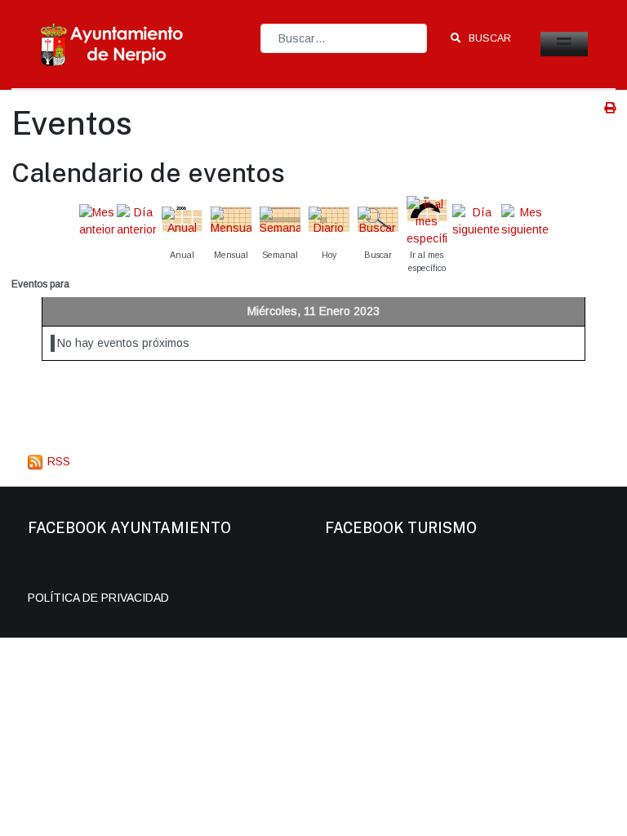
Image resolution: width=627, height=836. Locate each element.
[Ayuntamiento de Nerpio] (112, 43)
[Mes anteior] (97, 220)
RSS (57, 461)
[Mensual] (231, 220)
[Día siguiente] (476, 220)
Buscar (488, 38)
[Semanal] (280, 220)
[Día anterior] (137, 220)
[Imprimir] (610, 107)
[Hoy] (329, 220)
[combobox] (343, 38)
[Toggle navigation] (564, 44)
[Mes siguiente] (525, 220)
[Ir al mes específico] (427, 220)
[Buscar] (378, 220)
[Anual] (182, 220)
